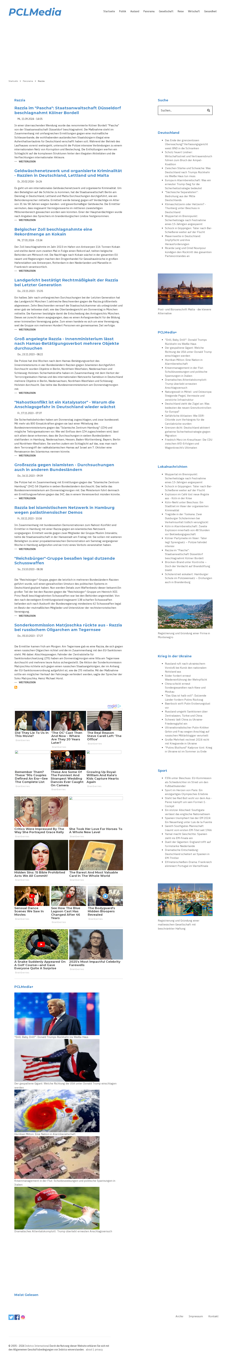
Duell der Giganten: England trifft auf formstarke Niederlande (188, 844)
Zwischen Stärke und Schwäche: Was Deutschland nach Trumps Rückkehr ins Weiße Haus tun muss (188, 172)
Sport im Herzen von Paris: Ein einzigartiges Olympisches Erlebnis (186, 792)
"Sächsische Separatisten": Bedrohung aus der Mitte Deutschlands (181, 196)
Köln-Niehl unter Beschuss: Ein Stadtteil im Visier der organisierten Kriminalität (187, 506)
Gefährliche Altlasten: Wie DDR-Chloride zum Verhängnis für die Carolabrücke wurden (185, 419)
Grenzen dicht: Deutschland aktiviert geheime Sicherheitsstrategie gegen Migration (187, 431)
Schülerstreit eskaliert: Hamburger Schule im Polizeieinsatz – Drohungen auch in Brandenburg (188, 578)
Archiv (179, 1316)
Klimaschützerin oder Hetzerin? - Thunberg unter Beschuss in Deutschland (185, 208)
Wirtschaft (194, 11)
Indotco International (37, 1345)
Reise (181, 11)
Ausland (134, 11)
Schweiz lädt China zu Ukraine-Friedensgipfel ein (184, 721)
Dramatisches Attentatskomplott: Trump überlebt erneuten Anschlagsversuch (63, 1231)
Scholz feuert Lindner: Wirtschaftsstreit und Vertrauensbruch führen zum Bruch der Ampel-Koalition (188, 158)
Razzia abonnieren (15, 687)
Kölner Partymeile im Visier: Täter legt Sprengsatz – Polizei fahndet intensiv (186, 542)
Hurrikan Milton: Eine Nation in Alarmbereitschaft (45, 1134)
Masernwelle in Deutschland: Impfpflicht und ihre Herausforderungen (183, 240)
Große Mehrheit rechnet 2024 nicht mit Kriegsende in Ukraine (187, 741)
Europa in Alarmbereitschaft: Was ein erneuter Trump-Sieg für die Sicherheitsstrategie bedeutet (188, 184)
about (89, 1349)
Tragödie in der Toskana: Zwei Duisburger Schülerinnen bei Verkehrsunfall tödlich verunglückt (186, 518)
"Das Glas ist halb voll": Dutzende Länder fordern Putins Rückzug (185, 697)
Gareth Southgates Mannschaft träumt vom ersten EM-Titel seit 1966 (188, 828)
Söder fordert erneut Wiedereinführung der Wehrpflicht (186, 677)
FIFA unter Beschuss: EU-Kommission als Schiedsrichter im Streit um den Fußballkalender (188, 782)
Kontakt (213, 1316)
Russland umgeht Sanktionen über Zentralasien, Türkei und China (186, 713)
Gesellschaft (166, 11)
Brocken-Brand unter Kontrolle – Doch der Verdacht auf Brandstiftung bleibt (187, 566)
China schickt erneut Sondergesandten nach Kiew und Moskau (185, 687)
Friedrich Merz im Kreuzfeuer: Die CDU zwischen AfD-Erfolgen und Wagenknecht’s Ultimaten (188, 443)
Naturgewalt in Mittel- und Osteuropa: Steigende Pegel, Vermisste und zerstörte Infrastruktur (188, 395)
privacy (99, 1349)
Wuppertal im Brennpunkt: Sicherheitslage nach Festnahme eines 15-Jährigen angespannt (185, 220)
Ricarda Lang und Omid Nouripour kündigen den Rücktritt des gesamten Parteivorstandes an (188, 252)
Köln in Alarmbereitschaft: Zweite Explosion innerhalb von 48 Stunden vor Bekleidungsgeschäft (187, 530)
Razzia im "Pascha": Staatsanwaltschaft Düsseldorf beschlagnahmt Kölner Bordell (184, 554)
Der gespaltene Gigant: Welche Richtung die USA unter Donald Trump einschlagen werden (65, 1085)
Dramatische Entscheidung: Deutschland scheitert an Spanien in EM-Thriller (187, 854)
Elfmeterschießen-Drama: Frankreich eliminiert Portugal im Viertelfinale (188, 864)
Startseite (109, 11)
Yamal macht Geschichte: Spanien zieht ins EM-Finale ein (186, 836)
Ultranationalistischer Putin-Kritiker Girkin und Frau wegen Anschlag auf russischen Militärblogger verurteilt (187, 731)
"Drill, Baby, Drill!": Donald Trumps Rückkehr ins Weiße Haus (51, 1037)
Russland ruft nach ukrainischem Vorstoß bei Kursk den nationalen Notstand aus (185, 667)
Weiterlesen (27, 161)
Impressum (196, 1316)
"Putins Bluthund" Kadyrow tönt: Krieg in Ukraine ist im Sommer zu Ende (188, 749)
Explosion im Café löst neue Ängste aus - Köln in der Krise (187, 496)
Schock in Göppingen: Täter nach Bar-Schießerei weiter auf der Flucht (188, 230)
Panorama (149, 11)
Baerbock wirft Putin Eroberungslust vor (187, 705)
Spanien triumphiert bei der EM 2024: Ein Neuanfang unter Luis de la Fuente (188, 820)
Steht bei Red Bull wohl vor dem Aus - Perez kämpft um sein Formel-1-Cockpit (188, 802)
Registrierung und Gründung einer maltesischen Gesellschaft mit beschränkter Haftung (178, 924)
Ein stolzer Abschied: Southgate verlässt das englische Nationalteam (187, 812)
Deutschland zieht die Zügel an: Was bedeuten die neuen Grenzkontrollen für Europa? (188, 407)
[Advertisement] (113, 47)
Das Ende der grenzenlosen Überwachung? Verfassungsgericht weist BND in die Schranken (186, 144)
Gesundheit (210, 11)
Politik (122, 11)
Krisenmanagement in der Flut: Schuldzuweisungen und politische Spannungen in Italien (64, 1182)
